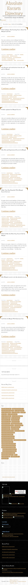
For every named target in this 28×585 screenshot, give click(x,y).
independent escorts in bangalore (9, 449)
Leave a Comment (11, 36)
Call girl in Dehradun (19, 410)
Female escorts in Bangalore (8, 436)
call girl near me (15, 412)
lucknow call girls (15, 456)
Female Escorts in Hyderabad (8, 438)
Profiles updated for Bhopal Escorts (11, 109)
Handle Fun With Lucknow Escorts (7, 398)
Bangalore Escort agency (17, 408)
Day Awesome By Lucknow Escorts (7, 392)
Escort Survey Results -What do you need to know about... (12, 572)
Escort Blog (10, 54)
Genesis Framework (22, 581)
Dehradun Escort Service (16, 423)
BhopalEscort (5, 96)
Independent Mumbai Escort (7, 454)
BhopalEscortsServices (18, 98)
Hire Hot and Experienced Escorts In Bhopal (13, 150)
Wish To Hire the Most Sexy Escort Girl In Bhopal (13, 234)
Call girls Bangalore (12, 414)
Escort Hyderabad (5, 427)
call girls (4, 414)
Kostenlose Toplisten (14, 515)
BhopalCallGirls (17, 95)
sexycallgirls (20, 60)
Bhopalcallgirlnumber (7, 95)
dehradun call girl (6, 419)
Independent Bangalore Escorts (8, 443)
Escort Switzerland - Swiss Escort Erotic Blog (10, 536)
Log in (16, 582)
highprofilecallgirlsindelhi (8, 225)
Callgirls (4, 58)
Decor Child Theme (13, 581)
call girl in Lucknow (6, 412)
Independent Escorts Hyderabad (8, 447)
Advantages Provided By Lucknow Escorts (9, 389)
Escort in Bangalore (15, 427)
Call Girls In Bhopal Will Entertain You (12, 319)
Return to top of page (14, 579)
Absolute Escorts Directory (14, 8)
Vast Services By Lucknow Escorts (7, 395)
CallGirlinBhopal (17, 57)
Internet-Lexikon (21, 515)
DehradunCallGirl (15, 419)
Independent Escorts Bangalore (8, 445)
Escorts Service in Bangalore (8, 432)
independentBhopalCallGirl (8, 101)
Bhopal (21, 54)
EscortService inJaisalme (16, 223)
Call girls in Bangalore (17, 416)
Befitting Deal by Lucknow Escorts (7, 387)
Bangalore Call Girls (6, 408)
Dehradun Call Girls (6, 421)
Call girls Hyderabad (6, 416)
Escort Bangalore (18, 425)
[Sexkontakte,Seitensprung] (7, 517)
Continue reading (8, 49)
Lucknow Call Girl (5, 456)
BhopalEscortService (7, 57)
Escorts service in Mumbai (7, 434)
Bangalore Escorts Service (7, 410)
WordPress (12, 582)
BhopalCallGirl (5, 174)
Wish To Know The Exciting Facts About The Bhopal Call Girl (13, 30)
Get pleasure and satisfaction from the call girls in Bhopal (13, 68)
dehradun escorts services (7, 425)
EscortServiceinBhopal (7, 60)
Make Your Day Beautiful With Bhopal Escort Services (12, 191)
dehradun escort (15, 421)
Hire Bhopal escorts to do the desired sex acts (14, 277)
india (15, 60)
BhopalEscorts (13, 96)
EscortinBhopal (11, 58)
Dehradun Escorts (5, 423)
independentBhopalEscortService (10, 102)
